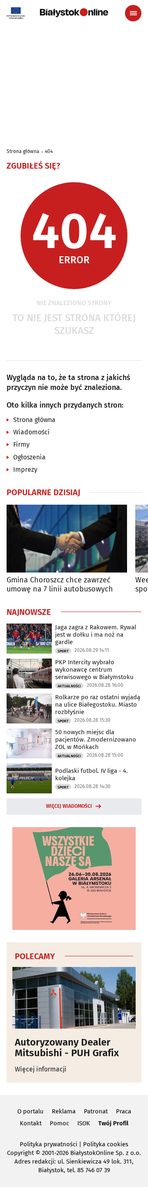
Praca (123, 1111)
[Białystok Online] (74, 12)
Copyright (20, 1153)
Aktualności (69, 686)
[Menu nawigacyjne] (133, 13)
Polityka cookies (105, 1144)
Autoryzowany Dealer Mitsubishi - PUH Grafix (67, 1048)
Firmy (21, 444)
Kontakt (31, 1123)
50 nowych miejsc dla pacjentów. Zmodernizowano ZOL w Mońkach (95, 739)
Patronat (96, 1111)
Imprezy (25, 469)
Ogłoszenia (29, 457)
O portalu (30, 1111)
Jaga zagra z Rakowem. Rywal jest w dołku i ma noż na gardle (95, 635)
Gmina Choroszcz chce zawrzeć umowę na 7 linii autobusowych (60, 585)
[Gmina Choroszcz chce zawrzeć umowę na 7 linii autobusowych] (67, 539)
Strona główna (23, 151)
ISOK (83, 1123)
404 (49, 151)
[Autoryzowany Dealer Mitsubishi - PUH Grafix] (74, 998)
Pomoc (59, 1123)
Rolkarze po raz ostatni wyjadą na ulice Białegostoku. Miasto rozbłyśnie (97, 704)
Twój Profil (113, 1123)
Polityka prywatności (48, 1144)
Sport (63, 651)
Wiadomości (31, 432)
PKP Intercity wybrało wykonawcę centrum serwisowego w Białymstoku (94, 669)
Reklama (64, 1111)
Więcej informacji (41, 1069)
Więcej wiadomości (69, 806)
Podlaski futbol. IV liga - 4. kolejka (91, 774)
